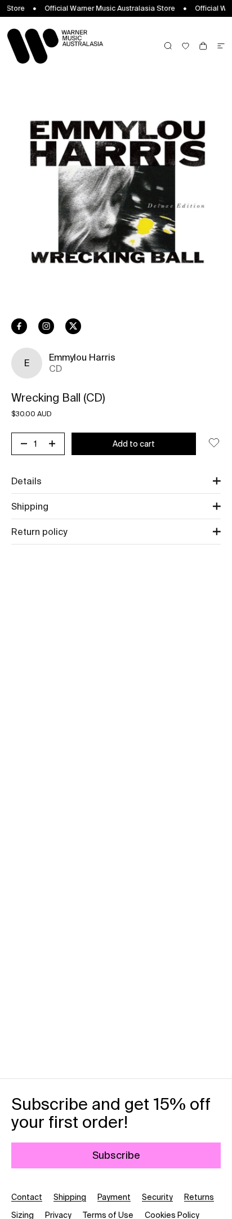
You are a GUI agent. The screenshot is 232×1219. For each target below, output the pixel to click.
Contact (26, 1197)
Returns (199, 1197)
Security (157, 1197)
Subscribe (116, 1155)
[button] (116, 481)
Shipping (69, 1197)
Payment (114, 1197)
